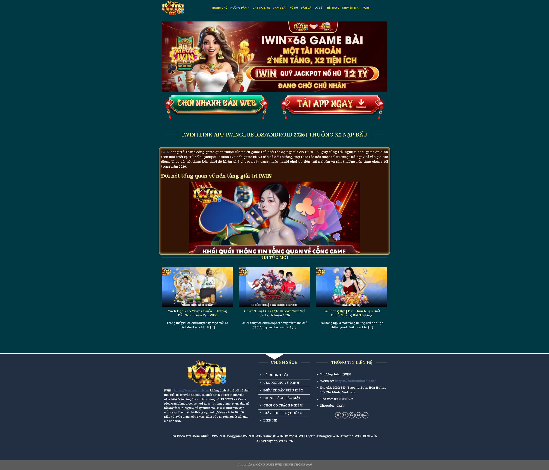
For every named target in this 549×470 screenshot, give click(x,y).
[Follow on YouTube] (358, 415)
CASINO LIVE (261, 7)
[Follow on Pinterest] (351, 415)
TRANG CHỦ (219, 7)
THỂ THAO (332, 7)
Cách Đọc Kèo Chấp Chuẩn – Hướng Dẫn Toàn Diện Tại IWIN (197, 313)
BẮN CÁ (306, 7)
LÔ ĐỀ (318, 7)
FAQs (366, 7)
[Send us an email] (345, 415)
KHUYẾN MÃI (351, 7)
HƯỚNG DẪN (238, 7)
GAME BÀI (280, 7)
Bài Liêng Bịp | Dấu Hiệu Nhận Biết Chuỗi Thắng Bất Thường (351, 313)
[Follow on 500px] (365, 415)
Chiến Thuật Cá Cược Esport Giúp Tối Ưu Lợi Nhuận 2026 (274, 313)
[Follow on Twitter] (338, 415)
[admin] (183, 7)
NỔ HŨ (294, 7)
